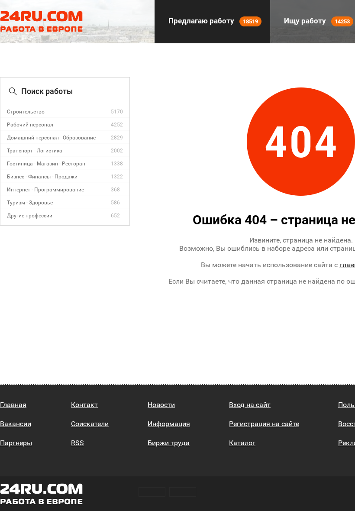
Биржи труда (169, 443)
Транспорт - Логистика (34, 151)
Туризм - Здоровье (30, 203)
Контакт (84, 405)
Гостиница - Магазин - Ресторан (46, 164)
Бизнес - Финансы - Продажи (42, 177)
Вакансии (15, 424)
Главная (13, 405)
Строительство (26, 112)
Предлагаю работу (212, 20)
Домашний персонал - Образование (51, 138)
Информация (169, 424)
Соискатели (90, 424)
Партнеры (16, 443)
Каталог (242, 443)
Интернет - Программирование (45, 190)
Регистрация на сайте (264, 424)
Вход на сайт (250, 405)
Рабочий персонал (30, 125)
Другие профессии (29, 216)
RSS (77, 443)
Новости (161, 405)
